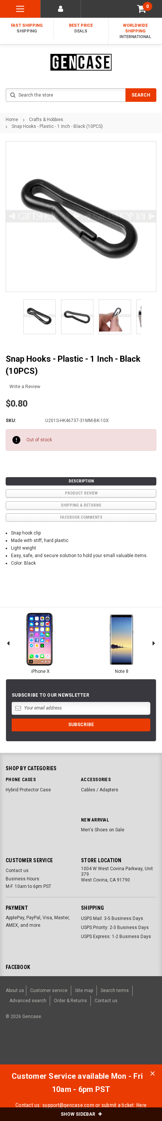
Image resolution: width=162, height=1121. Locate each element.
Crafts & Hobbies (46, 119)
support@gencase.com (68, 1105)
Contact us (17, 870)
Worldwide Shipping (135, 31)
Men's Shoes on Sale (102, 829)
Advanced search (27, 1000)
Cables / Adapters (99, 789)
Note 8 (121, 671)
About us (15, 990)
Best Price (81, 28)
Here (141, 1105)
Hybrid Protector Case (28, 789)
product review (81, 493)
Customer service (48, 990)
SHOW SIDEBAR (78, 1114)
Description (81, 481)
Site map (84, 990)
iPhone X (40, 671)
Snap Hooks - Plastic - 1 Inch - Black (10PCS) (57, 126)
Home (12, 119)
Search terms (115, 990)
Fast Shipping (27, 28)
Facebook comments (81, 517)
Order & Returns (70, 1000)
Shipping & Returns (81, 505)
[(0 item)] (141, 9)
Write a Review (24, 386)
